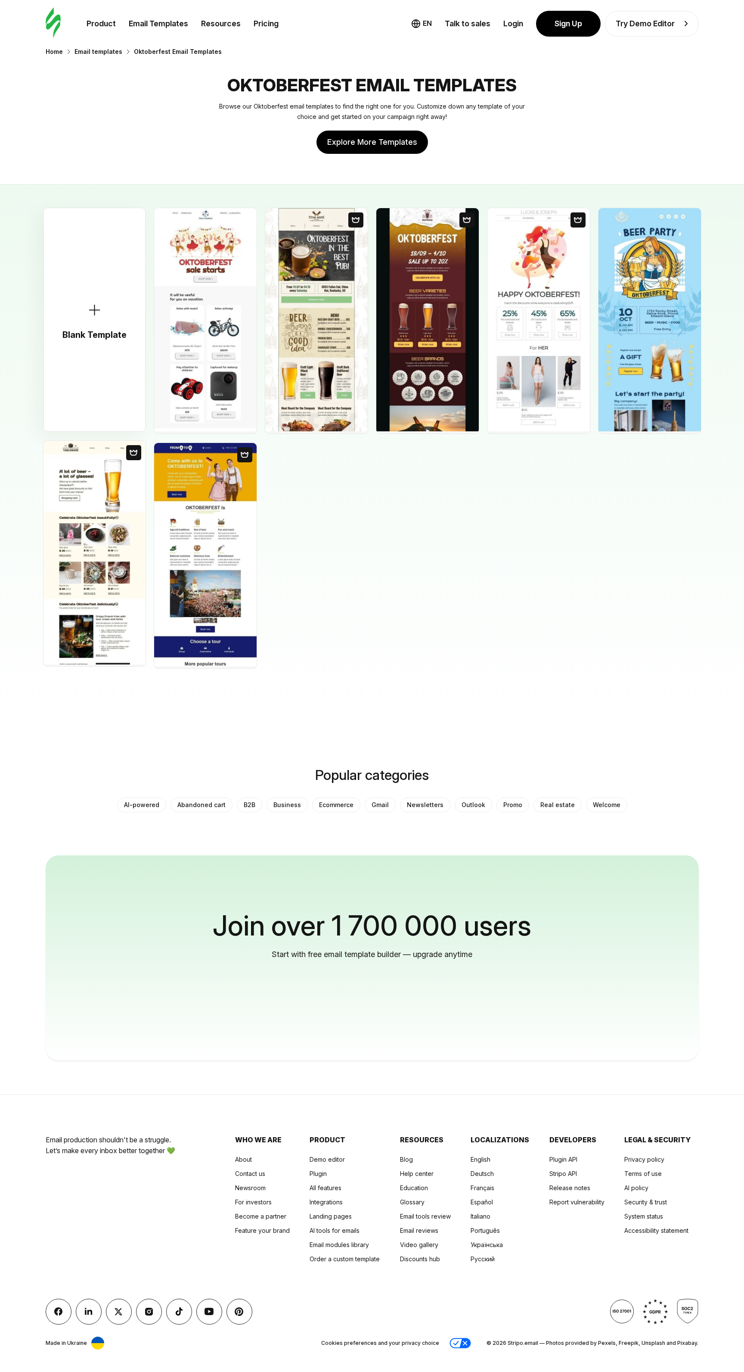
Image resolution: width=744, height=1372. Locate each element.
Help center (417, 1173)
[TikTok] (179, 1312)
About (243, 1159)
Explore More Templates (372, 142)
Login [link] (513, 23)
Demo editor (327, 1159)
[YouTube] (209, 1312)
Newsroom (250, 1187)
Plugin (318, 1173)
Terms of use (643, 1173)
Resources (221, 23)
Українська (487, 1244)
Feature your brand (262, 1230)
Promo (512, 804)
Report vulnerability (576, 1202)
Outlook (473, 804)
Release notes (569, 1187)
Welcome (606, 804)
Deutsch (482, 1173)
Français (482, 1187)
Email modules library (339, 1244)
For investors (253, 1202)
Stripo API (563, 1173)
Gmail (380, 804)
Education (414, 1187)
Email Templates (158, 23)
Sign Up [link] (568, 23)
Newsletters (425, 804)
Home (54, 51)
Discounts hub (420, 1259)
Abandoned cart (201, 804)
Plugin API (563, 1159)
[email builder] (53, 23)
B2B (249, 804)
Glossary (412, 1202)
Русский (483, 1259)
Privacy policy (644, 1159)
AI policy (636, 1187)
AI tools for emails (335, 1230)
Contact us (250, 1173)
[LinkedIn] (89, 1312)
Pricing (266, 23)
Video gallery (419, 1244)
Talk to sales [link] (467, 23)
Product (101, 23)
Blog (406, 1159)
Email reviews (419, 1230)
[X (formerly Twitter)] (119, 1312)
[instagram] (149, 1312)
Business (287, 804)
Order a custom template (345, 1259)
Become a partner (260, 1216)
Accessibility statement (656, 1230)
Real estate (557, 804)
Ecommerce (336, 804)
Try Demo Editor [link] (645, 23)
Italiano (480, 1216)
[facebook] (58, 1312)
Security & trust (645, 1202)
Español (482, 1202)
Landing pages (331, 1216)
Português (485, 1230)
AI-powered (141, 804)
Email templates (98, 51)
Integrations (326, 1202)
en (427, 23)
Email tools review (425, 1216)
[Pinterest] (239, 1312)
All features (325, 1187)
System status (643, 1216)
